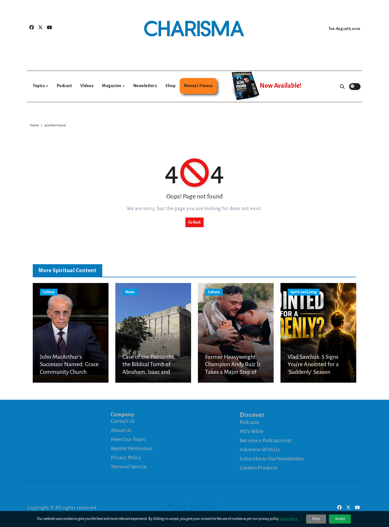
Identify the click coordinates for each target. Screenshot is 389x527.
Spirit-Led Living (303, 292)
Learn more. (289, 519)
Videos (86, 85)
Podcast (64, 85)
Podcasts (249, 422)
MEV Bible (251, 431)
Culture (49, 292)
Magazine (112, 85)
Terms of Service (129, 466)
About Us (121, 430)
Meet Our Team (128, 439)
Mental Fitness (198, 85)
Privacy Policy (126, 457)
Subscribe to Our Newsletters (272, 459)
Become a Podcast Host (265, 440)
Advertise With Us (260, 449)
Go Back (194, 222)
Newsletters (145, 85)
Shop (170, 85)
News (129, 292)
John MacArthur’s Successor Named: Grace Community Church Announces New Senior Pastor (69, 372)
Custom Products (258, 468)
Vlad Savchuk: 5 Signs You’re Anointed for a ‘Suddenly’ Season (313, 364)
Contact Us (123, 421)
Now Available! (280, 85)
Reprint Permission (132, 448)
